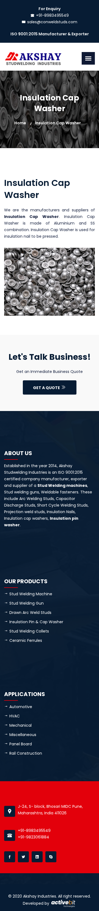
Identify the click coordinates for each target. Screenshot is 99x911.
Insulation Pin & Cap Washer (36, 622)
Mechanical (20, 725)
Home (20, 123)
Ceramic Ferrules (25, 640)
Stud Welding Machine (30, 594)
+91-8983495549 (52, 15)
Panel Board (20, 744)
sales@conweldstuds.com (52, 22)
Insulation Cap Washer (58, 123)
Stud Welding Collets (29, 631)
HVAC (14, 716)
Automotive (20, 706)
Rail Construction (25, 753)
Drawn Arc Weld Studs (30, 612)
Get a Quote (47, 387)
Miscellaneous (22, 734)
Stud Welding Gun (26, 603)
